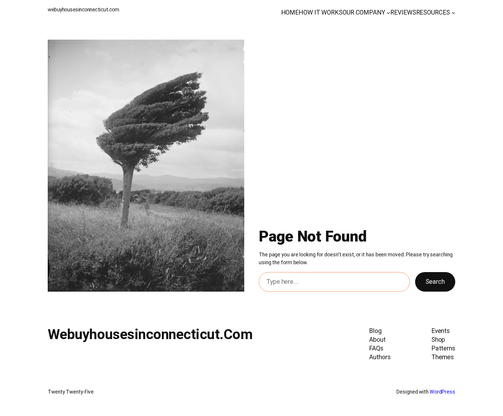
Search (435, 281)
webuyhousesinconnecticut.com (83, 10)
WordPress (442, 392)
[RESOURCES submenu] (453, 13)
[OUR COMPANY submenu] (388, 13)
